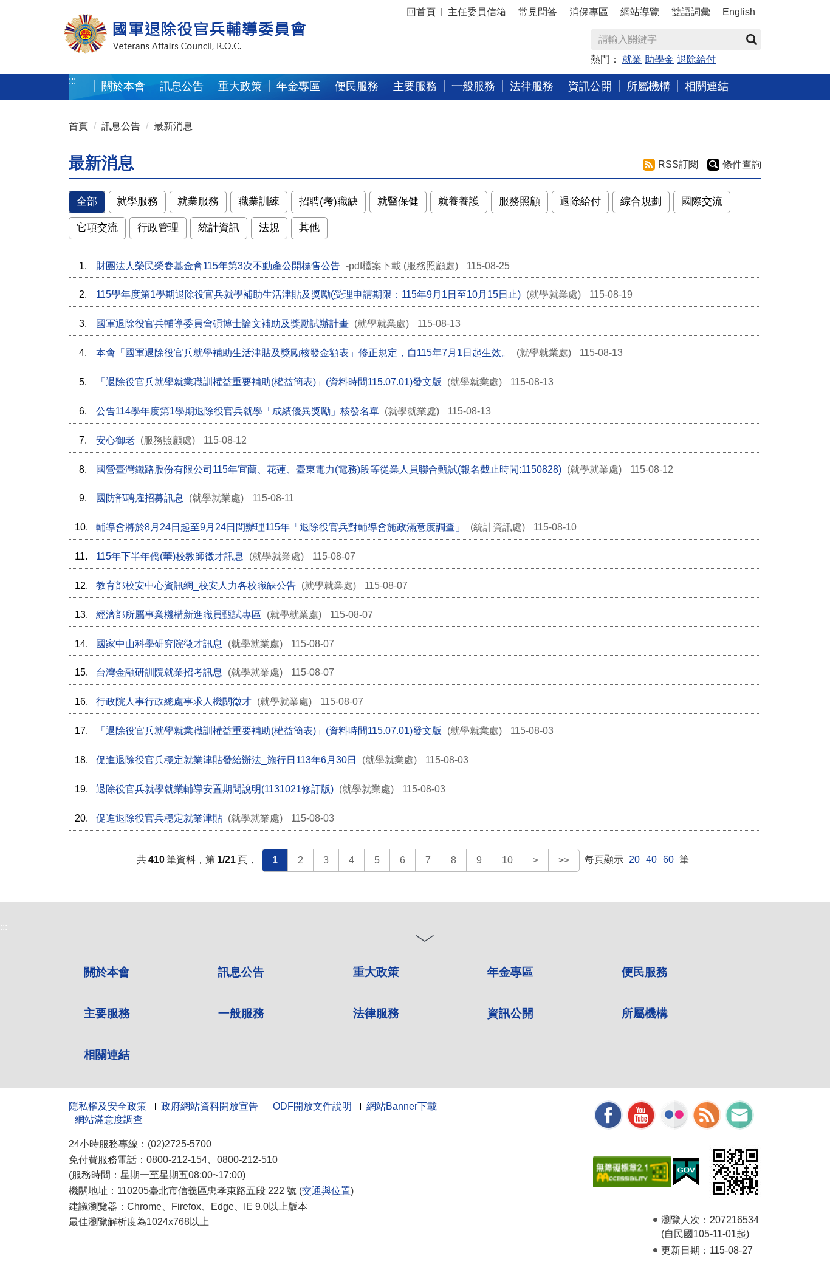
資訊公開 (510, 1013)
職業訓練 (259, 201)
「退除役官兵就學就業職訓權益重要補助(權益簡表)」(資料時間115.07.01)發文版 (269, 382)
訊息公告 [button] (182, 86)
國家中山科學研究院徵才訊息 (159, 644)
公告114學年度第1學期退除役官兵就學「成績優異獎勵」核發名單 (237, 411)
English (738, 12)
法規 (269, 227)
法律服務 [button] (532, 86)
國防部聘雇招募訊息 (139, 498)
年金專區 (298, 86)
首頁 (78, 126)
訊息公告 (120, 126)
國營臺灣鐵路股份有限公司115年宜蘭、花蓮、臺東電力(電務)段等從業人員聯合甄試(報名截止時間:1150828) (328, 469)
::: (72, 80)
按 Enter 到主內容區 (33, 6)
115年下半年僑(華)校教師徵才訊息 (170, 556)
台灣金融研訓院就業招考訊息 (159, 672)
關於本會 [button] (123, 86)
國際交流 (701, 201)
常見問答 (537, 12)
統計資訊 (218, 227)
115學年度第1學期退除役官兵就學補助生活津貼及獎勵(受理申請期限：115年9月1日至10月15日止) (308, 294)
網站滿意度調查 (109, 1119)
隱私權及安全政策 (107, 1106)
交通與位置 (326, 1191)
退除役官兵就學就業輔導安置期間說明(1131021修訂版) (215, 789)
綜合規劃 (641, 201)
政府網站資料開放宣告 (209, 1106)
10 (507, 860)
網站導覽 (639, 12)
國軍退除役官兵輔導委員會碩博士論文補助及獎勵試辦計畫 (222, 323)
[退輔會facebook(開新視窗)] (608, 1114)
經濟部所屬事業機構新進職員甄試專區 (178, 614)
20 (634, 859)
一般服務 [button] (473, 86)
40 (651, 859)
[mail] (739, 1114)
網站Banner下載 (401, 1106)
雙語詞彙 (690, 12)
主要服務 (107, 1013)
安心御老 (115, 440)
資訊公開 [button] (590, 86)
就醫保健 (398, 201)
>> (563, 860)
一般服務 (241, 1013)
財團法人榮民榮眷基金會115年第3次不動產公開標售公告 (218, 266)
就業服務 (198, 201)
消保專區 (588, 12)
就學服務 (137, 201)
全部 (87, 201)
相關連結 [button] (707, 86)
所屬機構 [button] (648, 86)
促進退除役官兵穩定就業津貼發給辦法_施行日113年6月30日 (226, 760)
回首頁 (421, 12)
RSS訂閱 (678, 164)
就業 (632, 59)
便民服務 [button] (357, 86)
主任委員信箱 (477, 12)
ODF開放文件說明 (312, 1106)
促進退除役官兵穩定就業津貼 (159, 818)
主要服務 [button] (415, 86)
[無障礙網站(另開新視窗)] (632, 1170)
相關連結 (107, 1054)
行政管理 (158, 227)
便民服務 (645, 972)
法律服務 (376, 1013)
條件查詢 (741, 164)
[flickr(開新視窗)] (674, 1114)
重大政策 (240, 86)
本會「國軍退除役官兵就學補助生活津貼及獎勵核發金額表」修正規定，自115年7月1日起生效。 (303, 353)
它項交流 (97, 227)
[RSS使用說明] (706, 1114)
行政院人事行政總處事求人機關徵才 (174, 701)
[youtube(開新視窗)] (641, 1114)
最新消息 (173, 126)
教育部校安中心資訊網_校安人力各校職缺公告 (196, 585)
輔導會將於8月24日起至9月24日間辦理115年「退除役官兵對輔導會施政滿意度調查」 (280, 527)
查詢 (751, 39)
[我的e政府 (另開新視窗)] (686, 1170)
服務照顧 (519, 201)
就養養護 (458, 201)
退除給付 (696, 59)
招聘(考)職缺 (328, 201)
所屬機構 (645, 1013)
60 (668, 859)
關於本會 (107, 972)
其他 (309, 227)
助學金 (659, 59)
